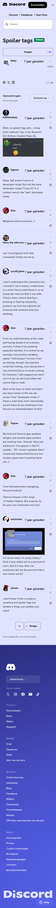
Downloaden (13, 710)
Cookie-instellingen (17, 848)
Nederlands (17, 679)
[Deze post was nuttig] (50, 62)
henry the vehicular (13, 243)
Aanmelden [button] (37, 5)
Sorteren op (40, 98)
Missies (10, 815)
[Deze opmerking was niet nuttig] (50, 122)
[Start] (14, 5)
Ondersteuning (14, 777)
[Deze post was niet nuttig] (50, 71)
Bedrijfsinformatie (16, 870)
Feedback (27, 15)
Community (12, 804)
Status (9, 721)
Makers (10, 799)
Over (9, 744)
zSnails (14, 588)
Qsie (13, 211)
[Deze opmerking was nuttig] (50, 112)
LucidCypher (17, 271)
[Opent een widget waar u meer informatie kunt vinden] (44, 902)
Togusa (14, 423)
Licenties (11, 865)
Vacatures (11, 749)
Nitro (9, 716)
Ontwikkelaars (14, 810)
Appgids (11, 727)
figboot (15, 170)
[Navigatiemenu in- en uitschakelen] (53, 5)
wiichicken (16, 519)
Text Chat (41, 15)
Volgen (28, 52)
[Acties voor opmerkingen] (50, 127)
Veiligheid (12, 783)
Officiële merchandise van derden (25, 820)
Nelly (13, 61)
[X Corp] (8, 82)
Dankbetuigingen (16, 859)
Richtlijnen (12, 854)
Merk (9, 755)
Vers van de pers (15, 760)
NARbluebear (10, 117)
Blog (9, 788)
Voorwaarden (13, 838)
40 (51, 83)
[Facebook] (4, 82)
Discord (13, 15)
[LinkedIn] (13, 82)
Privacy (10, 843)
